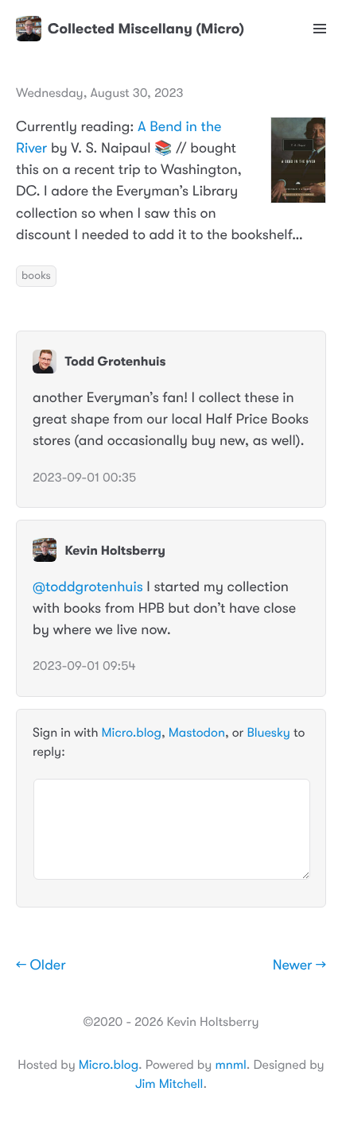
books (36, 275)
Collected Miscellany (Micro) (146, 29)
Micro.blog (131, 733)
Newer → (299, 965)
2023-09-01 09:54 (84, 666)
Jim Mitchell (169, 1084)
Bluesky (268, 733)
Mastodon (197, 733)
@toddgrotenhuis (88, 587)
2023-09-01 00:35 (84, 477)
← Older (41, 965)
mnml (230, 1065)
